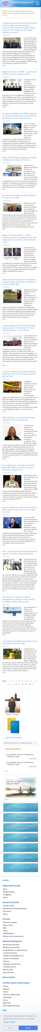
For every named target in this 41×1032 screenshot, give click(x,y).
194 (16, 684)
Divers (5, 914)
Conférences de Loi (9, 967)
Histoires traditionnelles (11, 994)
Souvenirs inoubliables (11, 958)
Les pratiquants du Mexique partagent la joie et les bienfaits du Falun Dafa (19, 642)
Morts (5, 889)
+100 (29, 684)
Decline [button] (10, 1028)
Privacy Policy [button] (9, 1022)
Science (5, 992)
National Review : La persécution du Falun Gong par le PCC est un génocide (18, 418)
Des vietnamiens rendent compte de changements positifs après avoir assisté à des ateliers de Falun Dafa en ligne (18, 599)
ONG (4, 928)
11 (31, 681)
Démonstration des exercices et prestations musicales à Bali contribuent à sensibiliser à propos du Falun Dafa (19, 281)
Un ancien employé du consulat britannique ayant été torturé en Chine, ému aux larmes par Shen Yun (19, 373)
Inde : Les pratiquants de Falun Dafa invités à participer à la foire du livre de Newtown (19, 552)
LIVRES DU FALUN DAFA (13, 738)
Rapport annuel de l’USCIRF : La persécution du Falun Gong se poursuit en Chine (19, 73)
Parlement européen (10, 922)
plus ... (4, 65)
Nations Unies (8, 925)
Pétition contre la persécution (13, 936)
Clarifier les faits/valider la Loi (13, 956)
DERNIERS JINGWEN (13, 749)
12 (36, 681)
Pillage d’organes (9, 892)
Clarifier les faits (8, 906)
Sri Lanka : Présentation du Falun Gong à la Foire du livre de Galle (19, 196)
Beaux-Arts (7, 1003)
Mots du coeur (8, 969)
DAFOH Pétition (8, 933)
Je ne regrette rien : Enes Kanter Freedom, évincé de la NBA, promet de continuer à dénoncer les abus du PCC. (18, 467)
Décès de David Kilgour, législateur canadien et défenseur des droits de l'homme (19, 158)
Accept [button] (28, 1028)
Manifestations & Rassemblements (15, 908)
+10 (22, 684)
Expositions (7, 911)
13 (9, 684)
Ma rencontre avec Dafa (11, 945)
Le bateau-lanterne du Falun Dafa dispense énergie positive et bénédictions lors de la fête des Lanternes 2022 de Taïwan (19, 327)
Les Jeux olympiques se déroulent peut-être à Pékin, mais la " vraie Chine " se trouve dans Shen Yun (19, 509)
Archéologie (7, 997)
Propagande (7, 895)
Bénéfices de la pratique (11, 947)
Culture (5, 986)
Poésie (5, 1000)
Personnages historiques (11, 1006)
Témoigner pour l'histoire (11, 964)
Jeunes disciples (8, 972)
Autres (5, 897)
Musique (6, 989)
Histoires (6, 961)
